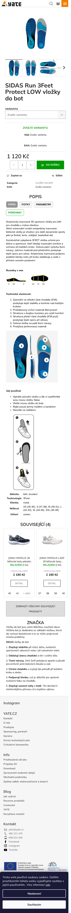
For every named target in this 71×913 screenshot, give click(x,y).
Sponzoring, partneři (15, 731)
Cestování (9, 805)
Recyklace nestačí (13, 814)
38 (47, 593)
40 (9, 593)
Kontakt (7, 718)
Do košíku (52, 164)
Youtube (13, 849)
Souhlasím (34, 904)
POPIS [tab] (12, 204)
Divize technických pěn (16, 740)
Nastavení (34, 893)
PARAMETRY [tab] (43, 204)
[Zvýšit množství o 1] (31, 165)
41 (17, 593)
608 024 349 (15, 837)
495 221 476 (15, 833)
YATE (6, 809)
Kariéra (7, 736)
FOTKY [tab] (26, 204)
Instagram (14, 845)
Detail (19, 583)
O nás (6, 722)
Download (9, 768)
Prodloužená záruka (15, 759)
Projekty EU (10, 764)
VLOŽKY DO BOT (44, 182)
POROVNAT (15, 212)
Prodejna (8, 727)
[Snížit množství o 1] (14, 165)
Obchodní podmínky (15, 777)
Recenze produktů (13, 800)
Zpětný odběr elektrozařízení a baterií (25, 781)
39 (55, 593)
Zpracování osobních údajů (19, 773)
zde (47, 884)
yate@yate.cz (16, 829)
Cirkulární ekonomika (15, 744)
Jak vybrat (9, 796)
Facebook (14, 841)
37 (39, 593)
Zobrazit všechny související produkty (35, 609)
